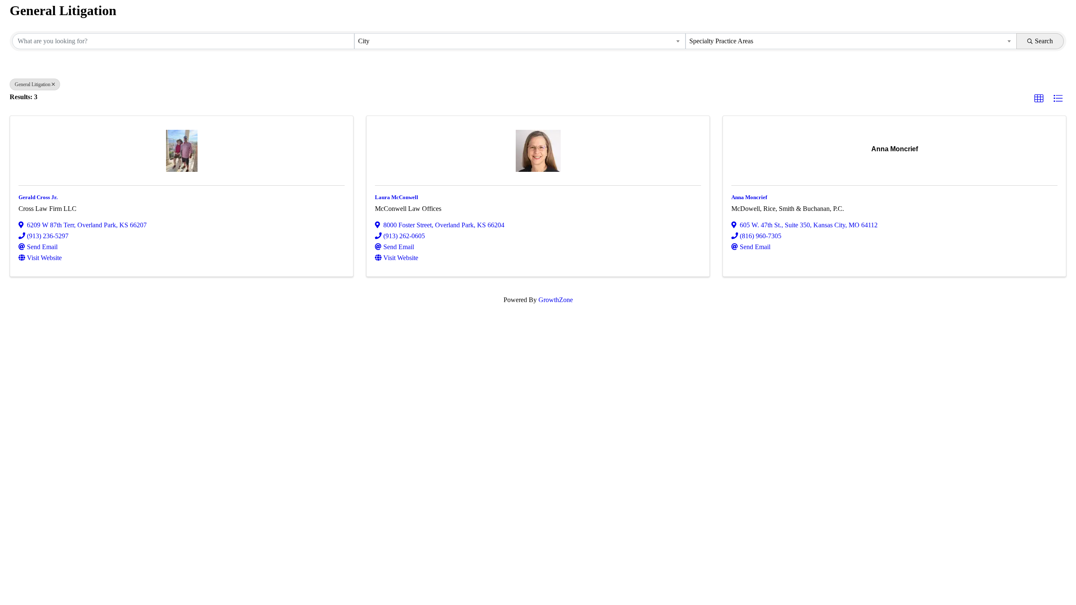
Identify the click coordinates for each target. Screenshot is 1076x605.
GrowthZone (555, 299)
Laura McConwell (396, 197)
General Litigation (32, 84)
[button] (1039, 98)
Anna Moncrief (749, 197)
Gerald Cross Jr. (38, 197)
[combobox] (520, 41)
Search (1044, 41)
